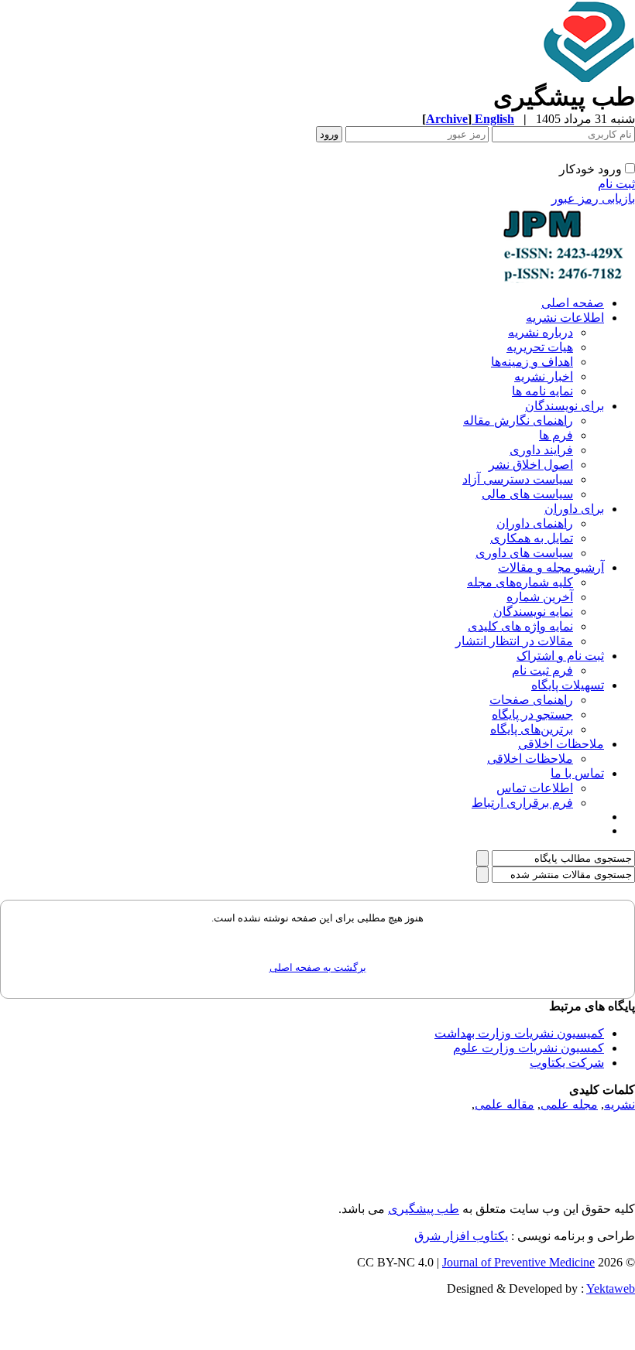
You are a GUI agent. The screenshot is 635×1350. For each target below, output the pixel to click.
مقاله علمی (504, 1104)
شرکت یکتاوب (567, 1062)
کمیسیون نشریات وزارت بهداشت (519, 1033)
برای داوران (574, 508)
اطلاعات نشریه (565, 317)
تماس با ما (577, 773)
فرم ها (556, 435)
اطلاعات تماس (534, 788)
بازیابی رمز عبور (593, 198)
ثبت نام (616, 183)
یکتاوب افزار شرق (461, 1235)
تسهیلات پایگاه (567, 685)
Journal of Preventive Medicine (518, 1262)
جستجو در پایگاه (532, 714)
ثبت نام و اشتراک (560, 655)
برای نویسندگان (564, 405)
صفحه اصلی (572, 302)
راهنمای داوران (534, 523)
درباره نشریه (540, 332)
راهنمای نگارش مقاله (518, 420)
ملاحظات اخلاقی (561, 743)
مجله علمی (569, 1104)
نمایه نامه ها (542, 391)
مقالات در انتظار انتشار (514, 641)
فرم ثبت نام (542, 670)
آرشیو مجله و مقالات (551, 567)
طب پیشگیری (423, 1208)
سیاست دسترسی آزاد (517, 479)
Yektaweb (610, 1288)
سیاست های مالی (527, 494)
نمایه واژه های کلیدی (520, 626)
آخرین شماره (539, 596)
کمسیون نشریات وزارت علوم (528, 1047)
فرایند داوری (541, 449)
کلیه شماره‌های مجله (520, 582)
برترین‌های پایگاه (531, 729)
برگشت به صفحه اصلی (317, 967)
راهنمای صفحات (531, 699)
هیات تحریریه (539, 347)
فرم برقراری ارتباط (522, 802)
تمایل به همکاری (531, 538)
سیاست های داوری (524, 552)
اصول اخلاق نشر (531, 464)
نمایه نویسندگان (533, 611)
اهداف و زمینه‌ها (532, 361)
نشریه (619, 1104)
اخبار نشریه (543, 376)
